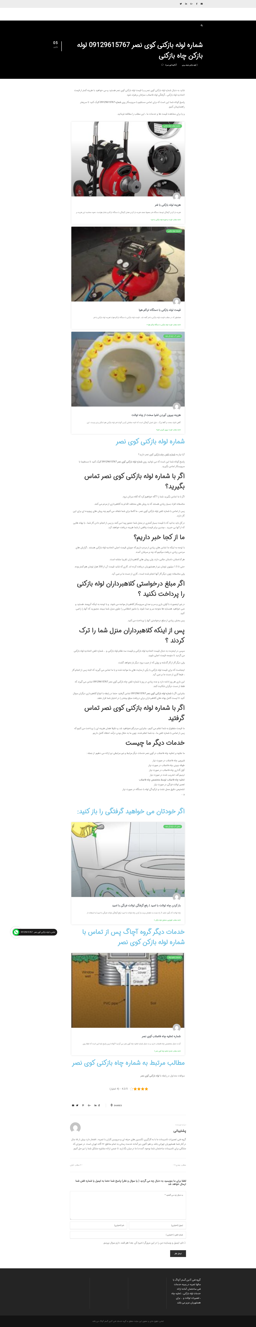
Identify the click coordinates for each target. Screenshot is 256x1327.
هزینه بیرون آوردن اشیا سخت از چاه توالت (156, 415)
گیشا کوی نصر (170, 65)
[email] (202, 4)
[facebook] (196, 4)
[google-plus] (191, 4)
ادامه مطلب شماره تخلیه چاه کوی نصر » (167, 1051)
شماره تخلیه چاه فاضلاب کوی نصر (161, 1036)
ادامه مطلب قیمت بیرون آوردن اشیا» (168, 430)
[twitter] (181, 4)
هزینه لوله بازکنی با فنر (168, 205)
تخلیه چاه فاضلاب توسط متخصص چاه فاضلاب (162, 780)
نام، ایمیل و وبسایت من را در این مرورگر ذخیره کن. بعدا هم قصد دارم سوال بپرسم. (143, 1243)
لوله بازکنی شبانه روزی (188, 65)
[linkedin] (186, 4)
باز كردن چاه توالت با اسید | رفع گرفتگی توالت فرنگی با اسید (146, 905)
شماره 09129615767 (110, 102)
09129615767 (100, 682)
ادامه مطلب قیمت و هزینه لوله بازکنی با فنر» (166, 219)
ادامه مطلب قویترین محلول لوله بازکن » (167, 920)
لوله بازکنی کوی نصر (149, 1076)
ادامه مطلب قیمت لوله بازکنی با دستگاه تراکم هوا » (164, 324)
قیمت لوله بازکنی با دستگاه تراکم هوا (160, 310)
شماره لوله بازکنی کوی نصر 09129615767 (122, 462)
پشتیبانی (179, 1131)
